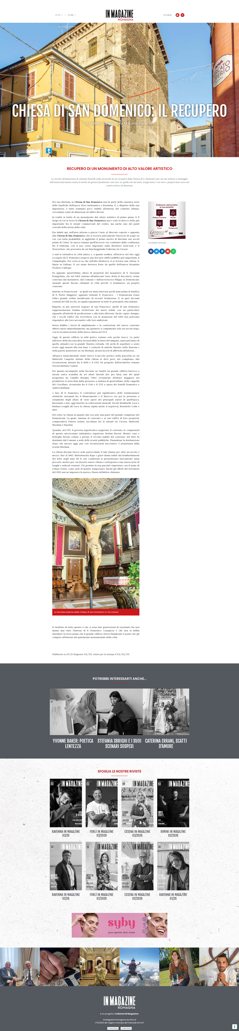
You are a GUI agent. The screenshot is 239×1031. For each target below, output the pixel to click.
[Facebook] (177, 15)
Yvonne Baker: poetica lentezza (73, 743)
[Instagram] (182, 15)
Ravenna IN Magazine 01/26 (173, 897)
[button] (151, 251)
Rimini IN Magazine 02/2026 (173, 833)
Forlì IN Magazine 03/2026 (101, 833)
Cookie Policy (126, 1028)
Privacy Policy (113, 1028)
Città (57, 15)
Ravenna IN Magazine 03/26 (66, 833)
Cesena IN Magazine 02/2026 (137, 897)
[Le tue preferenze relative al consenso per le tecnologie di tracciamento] (234, 1026)
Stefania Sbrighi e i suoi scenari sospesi (119, 743)
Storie (71, 15)
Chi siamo (167, 15)
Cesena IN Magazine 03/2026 (137, 833)
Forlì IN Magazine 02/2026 (101, 897)
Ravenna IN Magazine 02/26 (66, 897)
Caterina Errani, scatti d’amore (166, 743)
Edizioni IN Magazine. (127, 1013)
